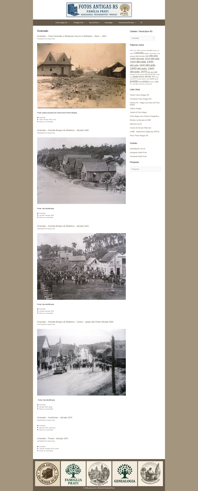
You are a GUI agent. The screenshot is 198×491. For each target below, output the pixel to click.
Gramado (42, 117)
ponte (152, 79)
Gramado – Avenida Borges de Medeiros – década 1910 (63, 226)
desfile (158, 53)
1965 (138, 50)
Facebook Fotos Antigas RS (140, 99)
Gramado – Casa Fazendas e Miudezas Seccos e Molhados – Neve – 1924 (71, 36)
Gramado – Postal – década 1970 (52, 438)
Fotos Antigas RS (61, 22)
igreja (50, 407)
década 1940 (43, 407)
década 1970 (43, 428)
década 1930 (49, 215)
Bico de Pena (93, 22)
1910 (131, 50)
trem (131, 84)
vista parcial (148, 84)
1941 (134, 50)
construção (152, 53)
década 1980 (152, 72)
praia (140, 82)
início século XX (147, 76)
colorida (138, 52)
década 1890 (144, 56)
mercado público (141, 79)
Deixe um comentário (46, 122)
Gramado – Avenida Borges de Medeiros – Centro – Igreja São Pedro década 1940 (75, 322)
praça (146, 81)
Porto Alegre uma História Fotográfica (144, 116)
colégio (146, 53)
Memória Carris (136, 124)
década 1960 (145, 68)
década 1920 (47, 119)
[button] (69, 23)
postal (57, 448)
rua (156, 81)
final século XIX (150, 74)
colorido (41, 448)
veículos (135, 84)
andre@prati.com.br (137, 149)
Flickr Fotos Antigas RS (139, 136)
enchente (132, 74)
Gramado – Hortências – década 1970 (54, 417)
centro (132, 53)
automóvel (143, 50)
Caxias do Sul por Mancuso (140, 128)
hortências (52, 428)
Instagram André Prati (138, 152)
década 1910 (49, 311)
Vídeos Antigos (135, 109)
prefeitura (152, 81)
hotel (131, 77)
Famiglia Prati (78, 22)
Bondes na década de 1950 (140, 120)
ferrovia (142, 74)
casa (158, 50)
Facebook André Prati (138, 156)
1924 (41, 119)
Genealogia (108, 22)
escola (138, 74)
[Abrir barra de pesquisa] (141, 23)
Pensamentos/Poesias (126, 22)
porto (156, 79)
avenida (41, 215)
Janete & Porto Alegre (138, 112)
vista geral (142, 84)
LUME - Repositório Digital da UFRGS (144, 132)
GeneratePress (109, 488)
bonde (154, 50)
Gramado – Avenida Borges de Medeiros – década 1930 (63, 130)
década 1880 (134, 56)
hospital (158, 74)
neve (54, 119)
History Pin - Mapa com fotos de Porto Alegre (145, 104)
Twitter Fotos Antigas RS (139, 95)
